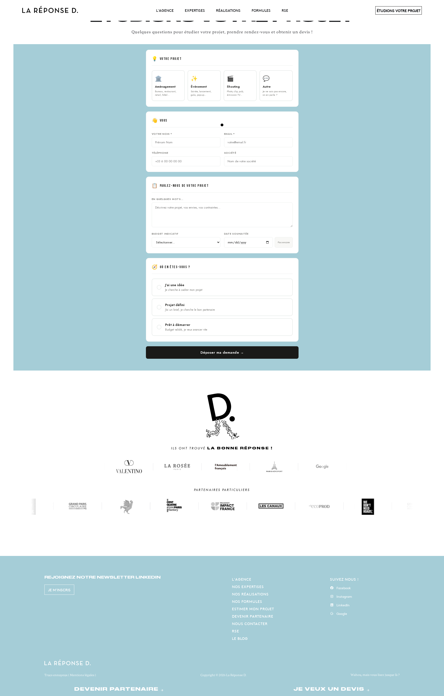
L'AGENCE (241, 579)
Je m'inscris (59, 589)
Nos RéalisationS (250, 593)
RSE (285, 10)
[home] (88, 10)
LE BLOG (240, 638)
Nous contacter (250, 623)
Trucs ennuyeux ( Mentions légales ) (70, 675)
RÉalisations (228, 10)
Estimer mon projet (253, 608)
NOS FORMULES (247, 601)
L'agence (165, 10)
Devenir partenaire (252, 616)
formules (261, 10)
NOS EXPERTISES (248, 586)
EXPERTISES (195, 10)
